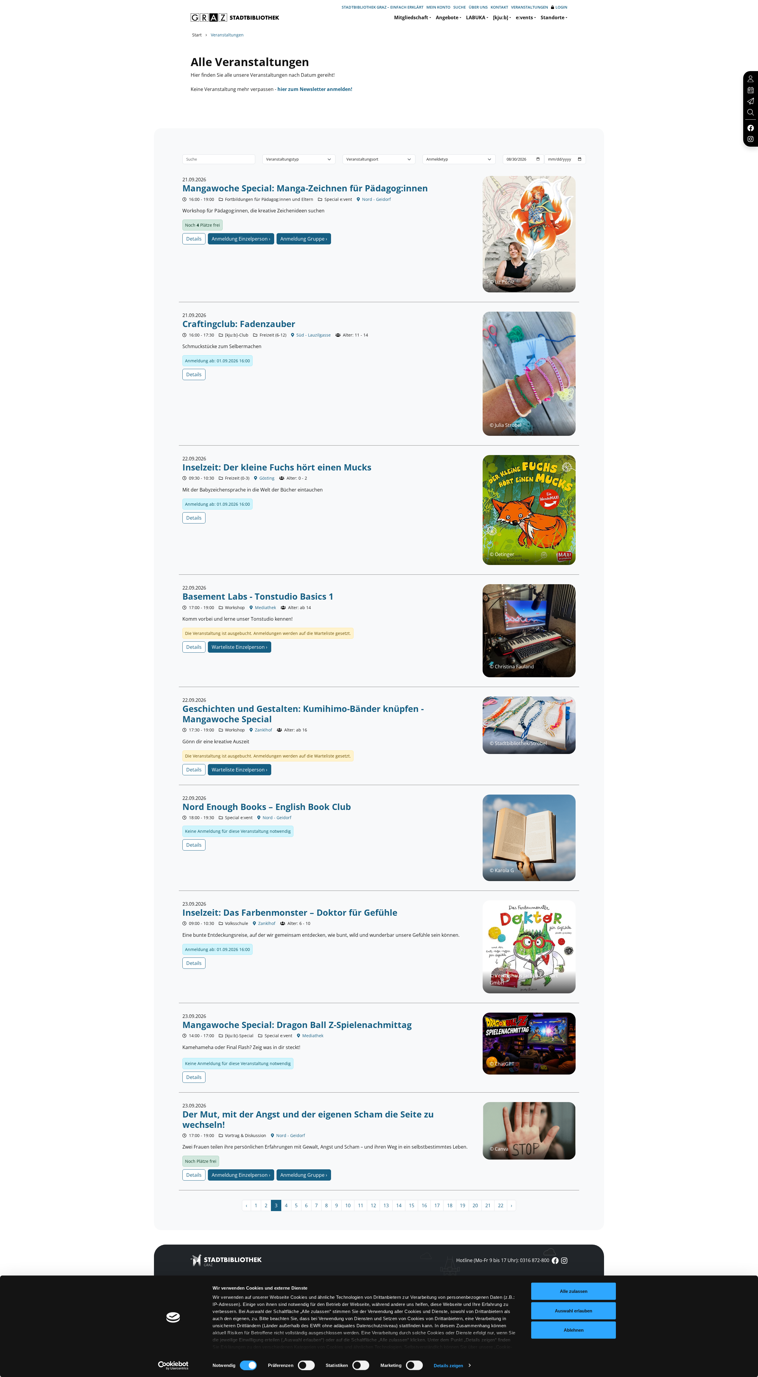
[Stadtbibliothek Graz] (235, 17)
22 (500, 1205)
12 (373, 1205)
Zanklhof (263, 730)
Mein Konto (438, 7)
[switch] (306, 1365)
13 (386, 1205)
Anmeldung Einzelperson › (241, 239)
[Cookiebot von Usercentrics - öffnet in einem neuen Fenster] (173, 1365)
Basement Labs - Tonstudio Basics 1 (258, 596)
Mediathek (265, 607)
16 (424, 1205)
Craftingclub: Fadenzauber (238, 323)
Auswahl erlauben (573, 1310)
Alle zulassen (573, 1291)
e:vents (524, 17)
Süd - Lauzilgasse (313, 335)
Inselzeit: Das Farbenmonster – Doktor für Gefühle (289, 912)
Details (194, 239)
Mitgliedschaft (411, 17)
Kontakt (499, 7)
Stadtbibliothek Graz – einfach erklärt (382, 7)
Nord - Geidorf (376, 199)
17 (437, 1205)
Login (561, 7)
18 (449, 1205)
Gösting (266, 478)
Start (197, 35)
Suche (459, 7)
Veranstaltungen (529, 7)
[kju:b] (500, 17)
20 (475, 1205)
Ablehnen (574, 1330)
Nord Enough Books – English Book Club (266, 806)
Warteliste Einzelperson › (239, 647)
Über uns (478, 7)
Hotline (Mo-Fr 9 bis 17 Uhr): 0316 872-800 (502, 1260)
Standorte (552, 17)
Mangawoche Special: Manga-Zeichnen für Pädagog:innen (305, 188)
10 (348, 1205)
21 (488, 1205)
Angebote (447, 17)
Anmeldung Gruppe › (303, 239)
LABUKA (475, 17)
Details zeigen (448, 1365)
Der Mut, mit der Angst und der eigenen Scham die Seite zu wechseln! (308, 1119)
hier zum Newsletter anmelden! (314, 89)
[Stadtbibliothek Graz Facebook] (750, 127)
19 (462, 1205)
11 (360, 1205)
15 (411, 1205)
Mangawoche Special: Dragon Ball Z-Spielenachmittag (297, 1024)
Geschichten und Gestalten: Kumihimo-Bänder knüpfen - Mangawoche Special (303, 714)
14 (399, 1205)
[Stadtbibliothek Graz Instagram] (750, 138)
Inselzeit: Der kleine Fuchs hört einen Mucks (276, 467)
